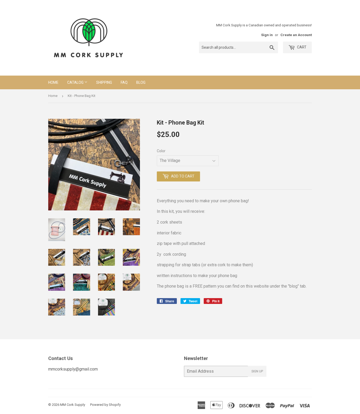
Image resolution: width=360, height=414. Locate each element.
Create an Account (296, 35)
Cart (301, 47)
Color (161, 151)
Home (53, 82)
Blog (140, 82)
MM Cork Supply (72, 405)
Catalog (75, 82)
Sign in (267, 35)
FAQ (124, 82)
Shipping (104, 82)
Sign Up (257, 371)
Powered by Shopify (105, 405)
